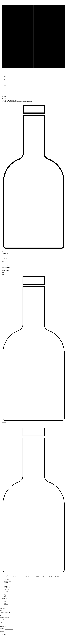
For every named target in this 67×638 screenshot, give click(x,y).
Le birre (5, 73)
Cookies (5, 596)
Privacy (5, 594)
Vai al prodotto (4, 422)
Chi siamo (5, 602)
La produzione (6, 76)
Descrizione (5, 262)
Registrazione (3, 634)
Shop (4, 79)
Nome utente (2, 628)
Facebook (7, 592)
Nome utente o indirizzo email (4, 617)
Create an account (3, 624)
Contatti (5, 605)
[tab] (34, 262)
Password (1, 619)
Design (5, 597)
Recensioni (6, 263)
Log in (2, 622)
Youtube (7, 591)
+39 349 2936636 (7, 589)
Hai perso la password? (7, 620)
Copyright (5, 595)
